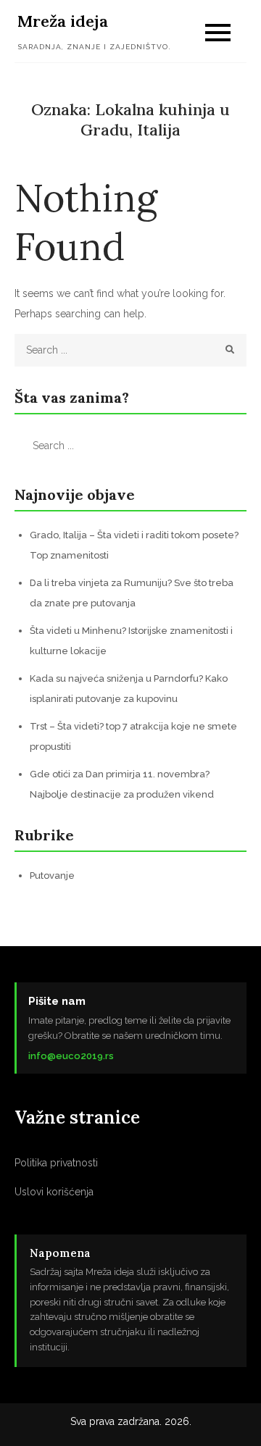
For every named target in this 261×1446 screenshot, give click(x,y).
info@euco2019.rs (71, 1055)
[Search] (230, 350)
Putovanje (52, 875)
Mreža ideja (62, 21)
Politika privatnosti (56, 1163)
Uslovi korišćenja (54, 1192)
